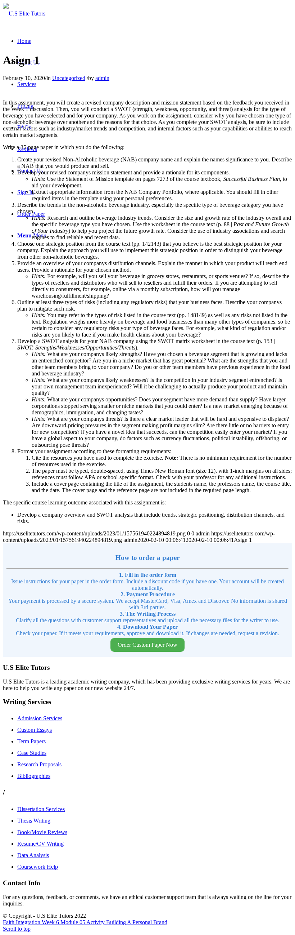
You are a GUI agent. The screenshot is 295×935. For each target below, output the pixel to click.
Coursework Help (37, 867)
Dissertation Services (41, 809)
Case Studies (31, 753)
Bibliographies (33, 776)
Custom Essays (34, 730)
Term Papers (31, 741)
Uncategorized (68, 78)
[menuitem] (24, 41)
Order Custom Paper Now (147, 645)
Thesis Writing (33, 821)
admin (102, 78)
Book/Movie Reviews (42, 832)
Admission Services (39, 718)
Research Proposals (39, 764)
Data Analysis (33, 855)
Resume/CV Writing (40, 844)
